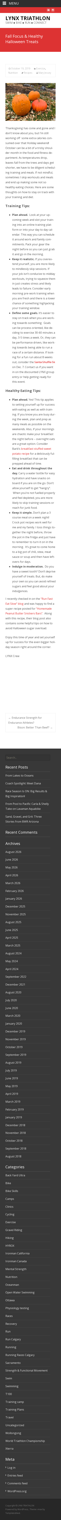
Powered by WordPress (17, 1509)
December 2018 (15, 1125)
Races (9, 1316)
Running (10, 1347)
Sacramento (13, 1363)
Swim (8, 1378)
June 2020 (11, 1008)
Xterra (9, 1448)
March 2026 (12, 883)
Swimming (11, 1386)
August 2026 (13, 852)
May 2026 (11, 867)
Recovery (11, 1324)
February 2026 (14, 891)
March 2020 (12, 1016)
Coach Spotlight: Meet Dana (23, 783)
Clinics (9, 1207)
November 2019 (15, 1039)
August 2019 (13, 1062)
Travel (9, 1417)
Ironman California (17, 1253)
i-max (40, 1509)
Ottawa (10, 1300)
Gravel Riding (13, 1230)
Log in (11, 1468)
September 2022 (15, 977)
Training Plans (14, 1409)
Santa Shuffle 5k (44, 362)
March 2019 (12, 1102)
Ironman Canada (16, 1261)
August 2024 (13, 953)
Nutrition (13, 72)
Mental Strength (15, 1269)
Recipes (28, 72)
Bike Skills (11, 1191)
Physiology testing (17, 1308)
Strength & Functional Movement (26, 1370)
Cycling (9, 1214)
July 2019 (11, 1070)
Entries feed (15, 1475)
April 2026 (11, 875)
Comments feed (17, 1483)
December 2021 (15, 984)
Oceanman (12, 1285)
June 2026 (11, 859)
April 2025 (11, 938)
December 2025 (15, 906)
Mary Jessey (44, 72)
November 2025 (15, 914)
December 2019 (15, 1031)
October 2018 (14, 1141)
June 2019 (11, 1078)
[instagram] (53, 11)
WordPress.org (17, 1491)
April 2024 (11, 969)
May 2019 (11, 1086)
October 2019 (14, 1047)
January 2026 (13, 898)
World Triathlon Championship (25, 1441)
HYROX (9, 1246)
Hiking (9, 1238)
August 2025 (13, 922)
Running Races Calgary (20, 1355)
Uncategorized (14, 1425)
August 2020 (13, 992)
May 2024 (11, 961)
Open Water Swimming (20, 1292)
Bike (8, 1183)
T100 (8, 1394)
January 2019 (13, 1117)
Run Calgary (13, 1339)
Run (8, 1331)
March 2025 (12, 945)
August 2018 (13, 1156)
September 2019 (15, 1055)
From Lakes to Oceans (19, 775)
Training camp (14, 1402)
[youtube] (48, 11)
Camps (9, 1199)
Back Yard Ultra (15, 1175)
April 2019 (11, 1094)
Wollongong (13, 1433)
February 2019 (14, 1109)
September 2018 (15, 1148)
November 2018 (15, 1133)
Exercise (40, 68)
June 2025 (11, 930)
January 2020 (13, 1023)
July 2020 (11, 1000)
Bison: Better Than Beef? (35, 727)
